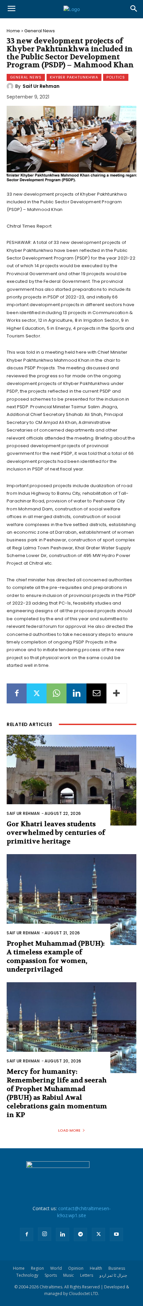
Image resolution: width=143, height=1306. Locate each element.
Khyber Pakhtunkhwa (74, 77)
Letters (86, 1275)
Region (37, 1268)
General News (39, 31)
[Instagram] (44, 1234)
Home (13, 31)
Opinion (75, 1268)
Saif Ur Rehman (41, 86)
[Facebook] (17, 693)
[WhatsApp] (57, 693)
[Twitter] (37, 693)
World (56, 1268)
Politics (115, 77)
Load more (69, 1130)
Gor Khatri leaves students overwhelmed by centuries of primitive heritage (56, 832)
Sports (51, 1275)
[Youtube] (116, 1234)
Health (96, 1268)
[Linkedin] (76, 693)
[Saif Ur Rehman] (11, 86)
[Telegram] (80, 1234)
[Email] (96, 693)
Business (116, 1268)
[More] (116, 693)
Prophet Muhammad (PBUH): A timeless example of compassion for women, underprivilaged (56, 956)
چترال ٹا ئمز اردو (113, 1275)
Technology (27, 1275)
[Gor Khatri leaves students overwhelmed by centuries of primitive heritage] (71, 780)
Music (68, 1275)
